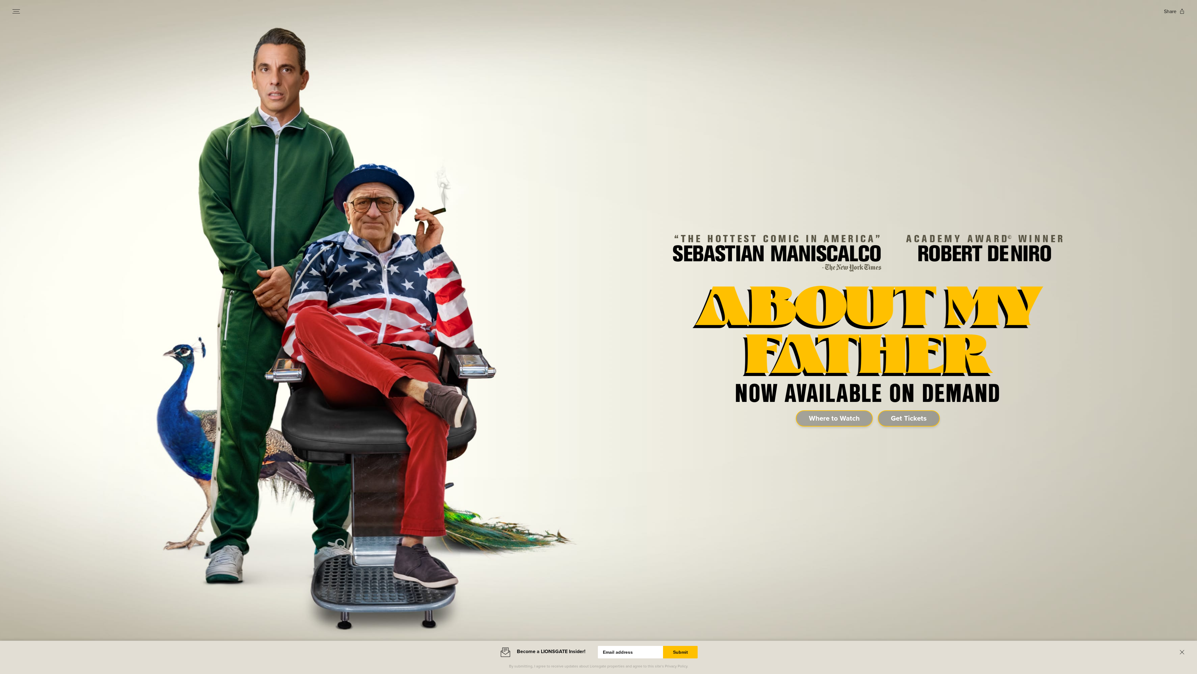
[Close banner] (1182, 652)
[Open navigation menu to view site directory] (16, 11)
